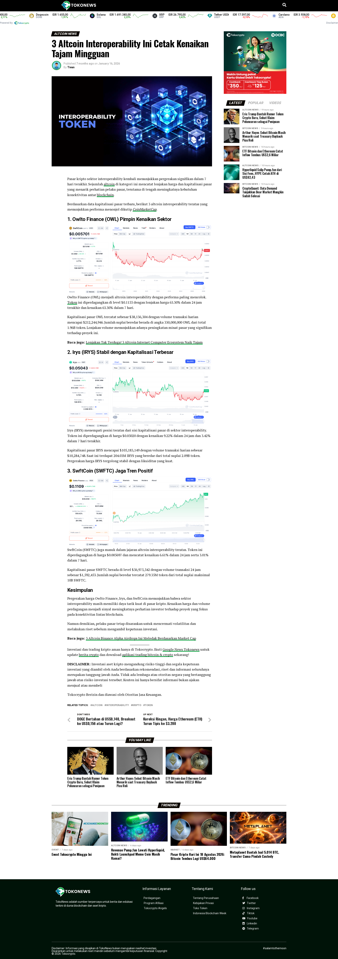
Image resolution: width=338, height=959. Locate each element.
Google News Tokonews (181, 649)
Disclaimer (332, 23)
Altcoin (97, 705)
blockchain (105, 195)
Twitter (251, 903)
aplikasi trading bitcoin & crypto (147, 654)
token (149, 705)
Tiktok (250, 913)
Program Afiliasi (154, 903)
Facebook (252, 898)
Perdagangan (152, 898)
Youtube (251, 918)
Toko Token (200, 908)
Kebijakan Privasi (203, 903)
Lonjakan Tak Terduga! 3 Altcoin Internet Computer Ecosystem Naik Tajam (144, 342)
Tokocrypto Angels (155, 908)
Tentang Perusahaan (206, 898)
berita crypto (89, 654)
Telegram (252, 928)
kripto (136, 705)
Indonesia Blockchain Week (209, 913)
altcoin (109, 184)
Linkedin (251, 923)
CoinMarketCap (144, 209)
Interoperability (117, 705)
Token (72, 302)
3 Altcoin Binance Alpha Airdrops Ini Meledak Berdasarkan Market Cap (141, 638)
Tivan (71, 67)
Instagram (253, 908)
